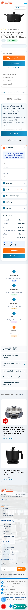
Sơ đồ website (6, 513)
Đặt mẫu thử (14, 256)
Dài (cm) (5, 160)
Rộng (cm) (5, 167)
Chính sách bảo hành (8, 554)
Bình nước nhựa (7, 524)
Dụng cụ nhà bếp (7, 526)
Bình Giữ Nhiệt (6, 531)
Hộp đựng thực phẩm (8, 536)
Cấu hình (18, 92)
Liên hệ (4, 511)
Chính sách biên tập (7, 597)
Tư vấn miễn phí (14, 63)
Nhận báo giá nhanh (14, 58)
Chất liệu (12, 92)
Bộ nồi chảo (6, 529)
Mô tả (7, 92)
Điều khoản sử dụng (8, 515)
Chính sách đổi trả (7, 549)
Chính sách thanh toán (9, 545)
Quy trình (24, 92)
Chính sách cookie (20, 597)
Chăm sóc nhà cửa (8, 534)
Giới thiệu (5, 508)
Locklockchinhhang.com (11, 106)
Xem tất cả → (22, 394)
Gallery (3, 92)
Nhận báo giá (14, 250)
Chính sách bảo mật (8, 552)
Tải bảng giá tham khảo (14, 68)
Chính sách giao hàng (8, 547)
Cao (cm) (5, 173)
